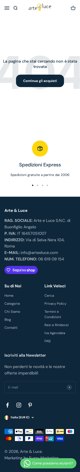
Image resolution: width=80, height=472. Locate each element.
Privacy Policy (55, 303)
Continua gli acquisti (40, 81)
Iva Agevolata (54, 333)
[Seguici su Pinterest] (30, 405)
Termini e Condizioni (52, 314)
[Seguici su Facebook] (7, 405)
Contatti (11, 327)
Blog (7, 319)
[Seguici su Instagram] (19, 405)
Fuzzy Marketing (43, 458)
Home (9, 295)
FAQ (47, 341)
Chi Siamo (12, 311)
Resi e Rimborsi (56, 325)
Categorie (12, 303)
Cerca (49, 295)
